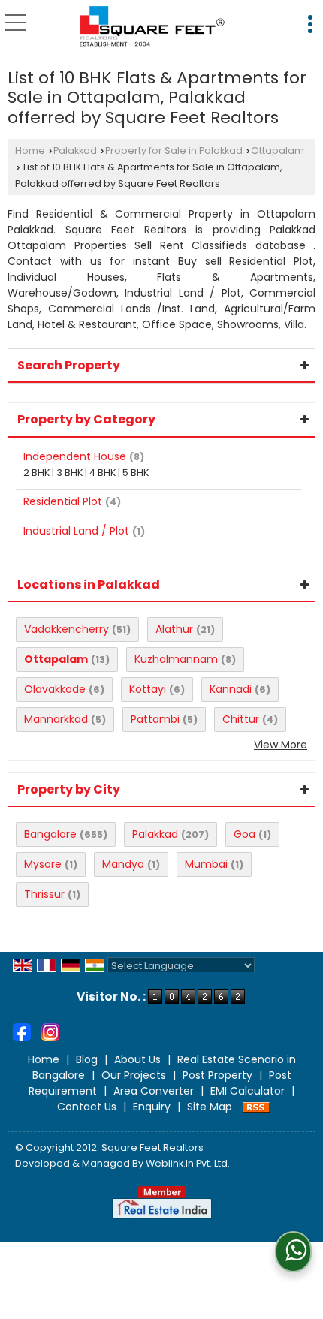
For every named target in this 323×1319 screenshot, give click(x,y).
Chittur (240, 719)
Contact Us (86, 1106)
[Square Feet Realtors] (153, 26)
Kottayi (147, 689)
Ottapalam (277, 150)
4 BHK (102, 472)
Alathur (174, 629)
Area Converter (153, 1090)
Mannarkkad (56, 719)
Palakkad (75, 150)
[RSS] (256, 1106)
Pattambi (155, 719)
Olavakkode (55, 689)
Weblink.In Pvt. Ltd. (188, 1163)
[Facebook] (22, 1031)
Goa (244, 834)
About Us (137, 1059)
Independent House (74, 456)
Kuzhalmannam (176, 659)
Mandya (123, 864)
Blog (87, 1059)
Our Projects (133, 1075)
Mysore (43, 864)
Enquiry (152, 1106)
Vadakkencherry (66, 629)
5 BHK (135, 472)
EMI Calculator (247, 1090)
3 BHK (69, 472)
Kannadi (231, 689)
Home (30, 150)
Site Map (209, 1106)
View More (280, 744)
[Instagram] (50, 1031)
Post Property (217, 1075)
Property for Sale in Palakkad (174, 150)
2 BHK (36, 472)
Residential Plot (62, 501)
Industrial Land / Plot (76, 530)
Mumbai (206, 864)
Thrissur (44, 894)
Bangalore (50, 834)
